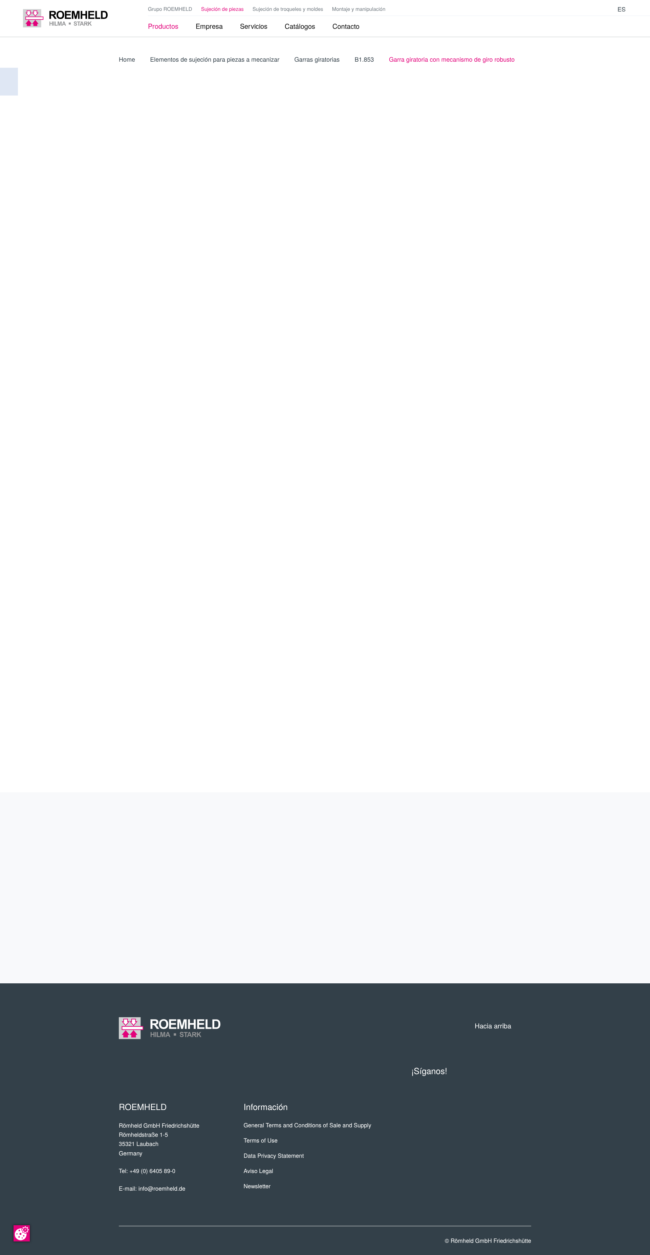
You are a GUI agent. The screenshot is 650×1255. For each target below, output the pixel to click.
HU (463, 234)
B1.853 (364, 59)
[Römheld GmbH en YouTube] (577, 9)
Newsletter (257, 1185)
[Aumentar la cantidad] (526, 362)
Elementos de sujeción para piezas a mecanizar (214, 59)
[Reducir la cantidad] (490, 362)
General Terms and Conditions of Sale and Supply (307, 1125)
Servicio (507, 887)
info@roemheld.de (162, 1188)
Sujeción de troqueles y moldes (288, 9)
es (622, 9)
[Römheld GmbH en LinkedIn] (588, 9)
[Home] (65, 18)
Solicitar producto (480, 383)
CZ (478, 219)
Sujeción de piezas (222, 9)
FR (509, 183)
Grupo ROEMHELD (170, 9)
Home (127, 59)
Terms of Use (261, 1140)
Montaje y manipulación (359, 9)
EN (494, 183)
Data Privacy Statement (274, 1155)
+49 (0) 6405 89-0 (152, 1170)
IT (525, 183)
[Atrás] (9, 82)
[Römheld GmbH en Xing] (598, 9)
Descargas (499, 940)
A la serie (480, 308)
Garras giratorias (317, 59)
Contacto (503, 914)
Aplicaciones (494, 861)
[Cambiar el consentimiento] (22, 1233)
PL (525, 198)
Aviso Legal (258, 1170)
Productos (499, 835)
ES (462, 183)
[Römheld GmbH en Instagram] (608, 9)
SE (509, 234)
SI (525, 234)
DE (478, 183)
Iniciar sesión (489, 258)
